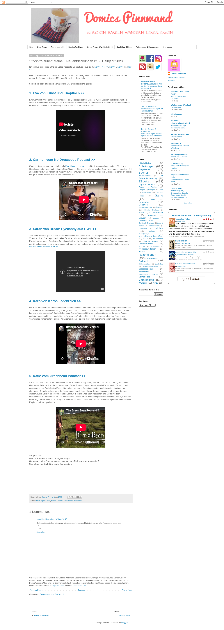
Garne (48, 501)
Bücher (143, 172)
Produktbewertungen (147, 249)
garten (152, 199)
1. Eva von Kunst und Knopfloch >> (57, 93)
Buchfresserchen (145, 176)
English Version (147, 184)
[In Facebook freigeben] (77, 497)
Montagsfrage (144, 233)
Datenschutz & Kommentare (147, 47)
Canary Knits (176, 188)
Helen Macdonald (183, 243)
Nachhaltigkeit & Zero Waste (151, 236)
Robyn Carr (181, 221)
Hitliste (53, 501)
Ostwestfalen (158, 239)
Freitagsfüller (146, 192)
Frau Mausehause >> (74, 166)
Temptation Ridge (182, 219)
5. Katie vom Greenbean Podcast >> (57, 376)
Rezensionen (147, 254)
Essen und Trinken (148, 187)
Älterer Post (127, 590)
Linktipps (159, 228)
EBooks (144, 181)
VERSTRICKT (177, 143)
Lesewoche (143, 228)
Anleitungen (40, 501)
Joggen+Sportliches (146, 220)
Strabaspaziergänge (147, 269)
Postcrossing (155, 246)
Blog (31, 47)
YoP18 (155, 283)
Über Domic (42, 47)
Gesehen (159, 207)
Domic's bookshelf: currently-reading (191, 215)
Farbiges (151, 190)
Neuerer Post (35, 590)
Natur (145, 239)
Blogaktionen (145, 169)
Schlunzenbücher (145, 264)
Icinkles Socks (176, 137)
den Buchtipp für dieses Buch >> (43, 247)
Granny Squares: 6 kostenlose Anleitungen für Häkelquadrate (152, 108)
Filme (161, 190)
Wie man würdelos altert (185, 264)
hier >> (97, 67)
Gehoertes (144, 202)
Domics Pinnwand (178, 73)
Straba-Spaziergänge (150, 266)
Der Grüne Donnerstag (151, 177)
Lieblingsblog (176, 114)
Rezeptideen (152, 258)
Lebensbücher (154, 226)
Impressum (167, 47)
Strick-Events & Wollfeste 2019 (100, 47)
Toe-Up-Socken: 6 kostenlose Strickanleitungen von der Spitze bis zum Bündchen (151, 132)
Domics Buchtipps (75, 47)
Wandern (143, 283)
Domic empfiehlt (57, 47)
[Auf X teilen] (74, 497)
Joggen (156, 218)
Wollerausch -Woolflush (181, 105)
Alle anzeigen (188, 203)
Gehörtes (143, 204)
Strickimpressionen (179, 154)
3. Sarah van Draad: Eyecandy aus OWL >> (63, 229)
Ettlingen (142, 190)
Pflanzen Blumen (150, 241)
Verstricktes (78, 501)
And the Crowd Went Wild (185, 252)
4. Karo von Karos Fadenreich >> (55, 301)
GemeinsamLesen (145, 207)
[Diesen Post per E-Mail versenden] (68, 497)
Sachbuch (143, 261)
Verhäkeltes (68, 501)
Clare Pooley (181, 266)
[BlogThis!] (71, 497)
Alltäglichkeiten (145, 163)
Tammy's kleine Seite (180, 134)
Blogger (124, 623)
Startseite (81, 590)
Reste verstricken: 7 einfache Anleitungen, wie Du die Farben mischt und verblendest (151, 85)
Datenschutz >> (79, 586)
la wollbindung (177, 163)
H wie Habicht (181, 241)
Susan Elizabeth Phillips (185, 255)
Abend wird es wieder (179, 157)
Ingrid (39, 519)
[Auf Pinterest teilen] (80, 497)
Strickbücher (144, 271)
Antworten (41, 532)
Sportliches (159, 264)
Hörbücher (158, 212)
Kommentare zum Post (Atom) (51, 594)
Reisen (142, 251)
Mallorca (152, 231)
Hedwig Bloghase (151, 210)
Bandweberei (176, 107)
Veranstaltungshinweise (148, 274)
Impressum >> (58, 586)
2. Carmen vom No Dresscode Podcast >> (62, 160)
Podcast (60, 501)
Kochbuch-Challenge (146, 223)
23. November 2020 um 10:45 (54, 519)
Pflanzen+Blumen (146, 244)
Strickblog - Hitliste (124, 47)
